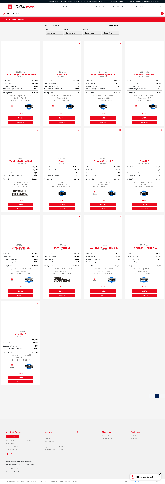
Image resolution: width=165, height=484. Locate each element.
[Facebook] (7, 453)
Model (85, 29)
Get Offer (20, 118)
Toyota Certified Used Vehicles (54, 447)
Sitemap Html (40, 481)
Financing (106, 432)
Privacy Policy (19, 481)
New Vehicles (49, 436)
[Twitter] (11, 453)
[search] (160, 7)
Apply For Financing (108, 436)
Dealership (136, 432)
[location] (99, 1)
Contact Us (20, 122)
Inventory (49, 432)
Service (76, 432)
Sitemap (33, 481)
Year (47, 29)
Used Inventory (49, 441)
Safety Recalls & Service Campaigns (60, 481)
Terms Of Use (26, 481)
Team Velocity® (135, 481)
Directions (134, 438)
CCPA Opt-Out (75, 481)
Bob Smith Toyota (10, 481)
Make (66, 29)
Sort (103, 29)
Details (21, 113)
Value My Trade (107, 438)
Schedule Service (78, 436)
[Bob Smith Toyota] (22, 6)
